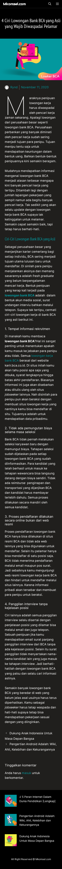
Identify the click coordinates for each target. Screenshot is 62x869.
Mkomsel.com (14, 4)
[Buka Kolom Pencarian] (50, 4)
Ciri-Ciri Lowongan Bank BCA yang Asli (30, 239)
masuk (26, 773)
